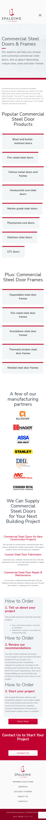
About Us (23, 796)
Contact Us (23, 752)
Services (23, 787)
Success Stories (23, 792)
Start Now (23, 721)
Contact (23, 801)
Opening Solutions (23, 782)
